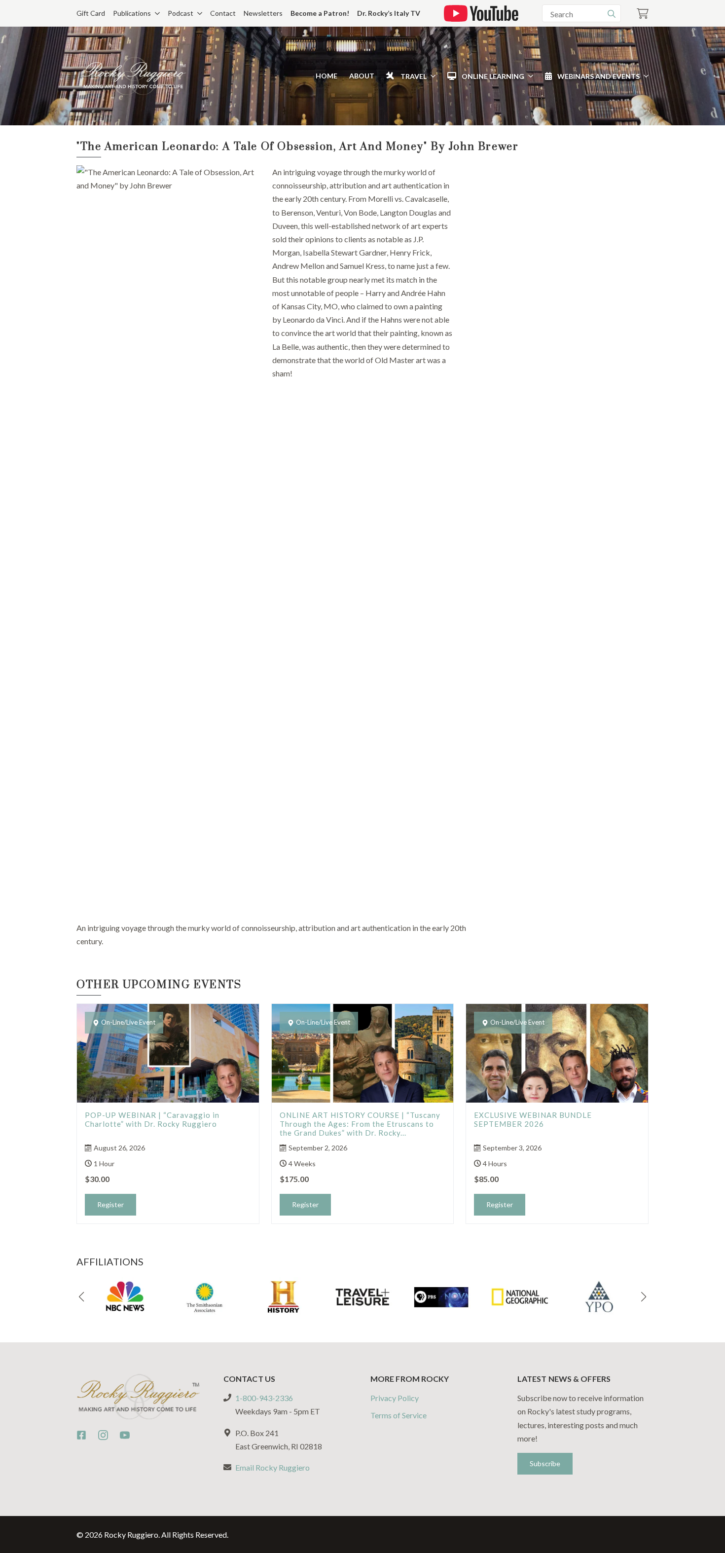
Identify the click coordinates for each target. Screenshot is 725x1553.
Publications (132, 13)
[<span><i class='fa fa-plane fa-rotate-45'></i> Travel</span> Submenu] (431, 76)
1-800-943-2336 (264, 1398)
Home (326, 76)
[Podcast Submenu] (197, 13)
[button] (81, 1297)
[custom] (81, 1435)
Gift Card (90, 13)
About (361, 76)
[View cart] (643, 13)
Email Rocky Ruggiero (272, 1467)
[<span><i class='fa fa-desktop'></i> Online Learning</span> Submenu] (528, 76)
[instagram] (103, 1435)
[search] (611, 14)
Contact (223, 13)
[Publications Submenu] (155, 13)
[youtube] (125, 1435)
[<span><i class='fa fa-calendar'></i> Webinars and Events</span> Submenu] (644, 76)
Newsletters (263, 13)
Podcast (180, 13)
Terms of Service (398, 1415)
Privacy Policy (394, 1398)
